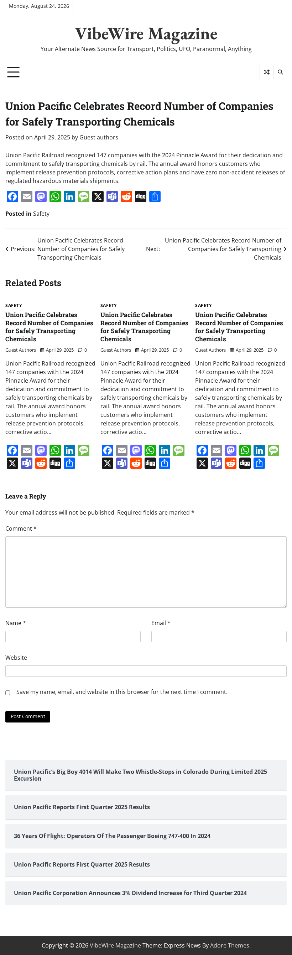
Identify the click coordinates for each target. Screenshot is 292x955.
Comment (21, 528)
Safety (41, 214)
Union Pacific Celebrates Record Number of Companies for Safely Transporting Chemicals (49, 327)
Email (161, 623)
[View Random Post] (266, 72)
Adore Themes (229, 945)
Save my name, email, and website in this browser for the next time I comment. (122, 692)
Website (16, 658)
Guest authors (98, 137)
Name (15, 623)
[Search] (280, 72)
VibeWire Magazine (146, 33)
